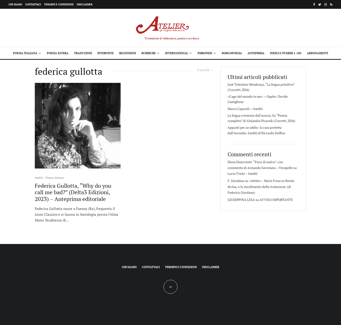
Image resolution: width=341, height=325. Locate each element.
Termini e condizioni (59, 4)
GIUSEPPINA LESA (241, 199)
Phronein (205, 53)
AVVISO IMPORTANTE (276, 199)
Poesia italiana (25, 53)
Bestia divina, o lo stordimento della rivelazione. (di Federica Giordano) (261, 186)
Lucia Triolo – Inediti (242, 173)
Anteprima (256, 53)
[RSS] (331, 4)
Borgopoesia (232, 53)
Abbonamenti (317, 53)
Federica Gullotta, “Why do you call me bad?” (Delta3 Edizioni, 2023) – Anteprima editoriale (73, 192)
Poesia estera (57, 53)
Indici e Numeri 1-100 (285, 53)
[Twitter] (320, 4)
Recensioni (127, 53)
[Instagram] (325, 4)
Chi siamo (15, 4)
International (176, 53)
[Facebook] (314, 4)
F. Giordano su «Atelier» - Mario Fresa (254, 180)
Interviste (105, 53)
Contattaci (33, 4)
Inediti (39, 177)
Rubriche (149, 53)
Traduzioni (83, 53)
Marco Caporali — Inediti (245, 108)
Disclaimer (85, 4)
